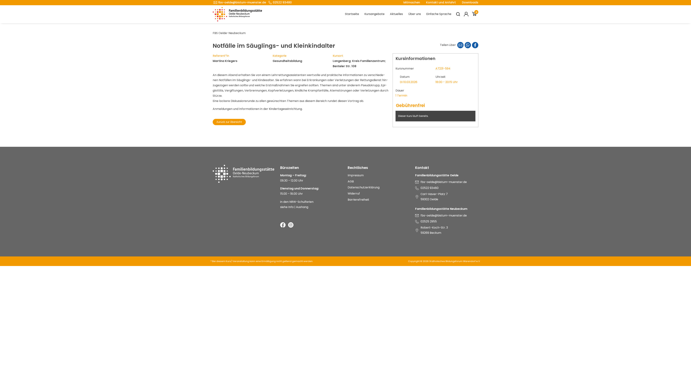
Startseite (352, 14)
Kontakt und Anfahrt (441, 2)
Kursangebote (374, 14)
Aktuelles (396, 14)
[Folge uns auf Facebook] (283, 225)
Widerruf (354, 193)
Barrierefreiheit (358, 200)
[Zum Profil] (466, 14)
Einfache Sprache (438, 14)
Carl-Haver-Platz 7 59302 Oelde (434, 196)
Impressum (356, 175)
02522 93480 (282, 2)
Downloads (470, 2)
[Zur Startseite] (244, 174)
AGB (351, 181)
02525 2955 (429, 221)
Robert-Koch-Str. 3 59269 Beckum (434, 230)
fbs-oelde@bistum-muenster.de (242, 2)
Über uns (414, 14)
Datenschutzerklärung (364, 187)
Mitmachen (411, 2)
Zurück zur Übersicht (229, 122)
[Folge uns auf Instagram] (290, 225)
